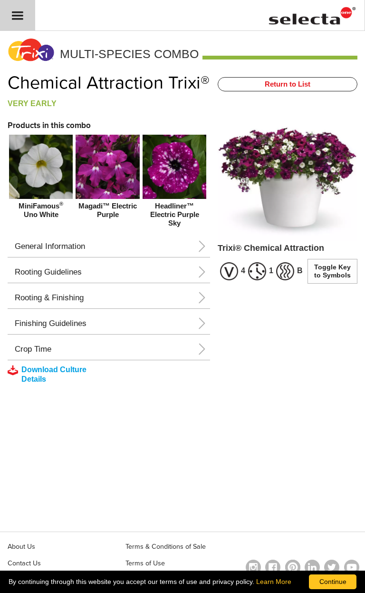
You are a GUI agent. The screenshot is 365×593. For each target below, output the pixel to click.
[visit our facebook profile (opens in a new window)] (272, 567)
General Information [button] (50, 246)
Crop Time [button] (33, 349)
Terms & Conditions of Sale (165, 547)
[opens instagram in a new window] (253, 567)
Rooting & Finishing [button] (49, 297)
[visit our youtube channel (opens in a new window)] (351, 567)
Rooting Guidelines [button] (48, 272)
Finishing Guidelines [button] (50, 323)
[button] (17, 15)
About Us (21, 547)
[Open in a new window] (292, 567)
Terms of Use (145, 563)
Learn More (273, 581)
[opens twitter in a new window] (331, 567)
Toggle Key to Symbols (332, 271)
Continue (332, 581)
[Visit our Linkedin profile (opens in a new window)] (312, 567)
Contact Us (24, 563)
